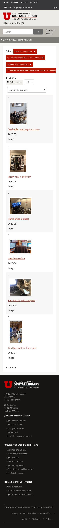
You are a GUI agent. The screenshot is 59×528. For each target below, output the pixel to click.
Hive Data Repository (16, 473)
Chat (34, 2)
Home (5, 2)
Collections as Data (15, 461)
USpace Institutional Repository (20, 469)
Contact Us (11, 405)
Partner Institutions (15, 486)
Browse (14, 2)
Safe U (24, 519)
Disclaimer (36, 519)
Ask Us (24, 2)
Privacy (15, 513)
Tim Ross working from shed (22, 347)
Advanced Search (50, 32)
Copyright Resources (15, 428)
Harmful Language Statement (18, 7)
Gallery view (15, 82)
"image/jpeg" (24, 51)
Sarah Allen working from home (24, 129)
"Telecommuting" (18, 64)
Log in (55, 7)
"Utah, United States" (24, 58)
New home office (16, 258)
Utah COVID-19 (13, 23)
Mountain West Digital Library (19, 490)
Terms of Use (12, 432)
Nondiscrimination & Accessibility (37, 513)
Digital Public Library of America (20, 494)
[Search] (38, 32)
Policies (49, 519)
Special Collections (14, 424)
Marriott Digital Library (16, 450)
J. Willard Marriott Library (15, 394)
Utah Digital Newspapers (17, 453)
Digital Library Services (16, 420)
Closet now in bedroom (19, 176)
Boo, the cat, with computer (21, 300)
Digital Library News (15, 465)
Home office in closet (18, 218)
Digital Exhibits (13, 457)
